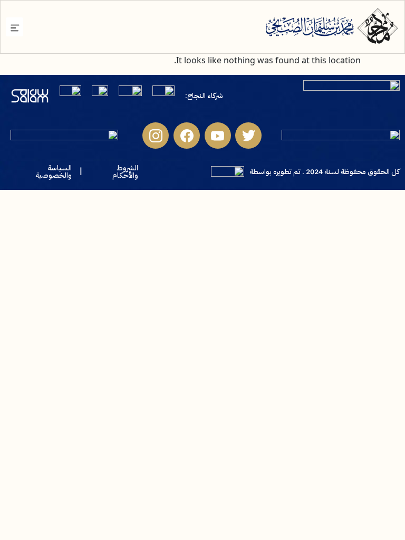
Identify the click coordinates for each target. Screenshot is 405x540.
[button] (14, 26)
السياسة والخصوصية (53, 171)
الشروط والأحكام (125, 171)
